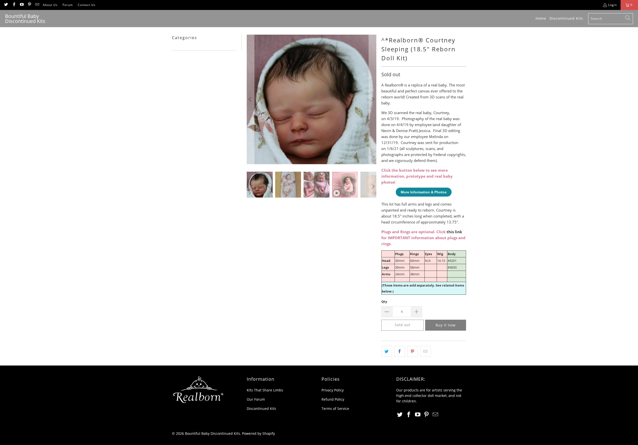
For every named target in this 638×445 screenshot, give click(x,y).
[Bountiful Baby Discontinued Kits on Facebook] (13, 5)
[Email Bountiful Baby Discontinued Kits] (37, 5)
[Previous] (250, 99)
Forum (68, 5)
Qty (384, 301)
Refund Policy (332, 399)
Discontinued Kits (261, 408)
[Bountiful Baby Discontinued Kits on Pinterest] (29, 5)
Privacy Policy (332, 390)
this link (454, 231)
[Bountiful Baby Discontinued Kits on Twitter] (6, 5)
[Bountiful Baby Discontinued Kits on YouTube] (21, 5)
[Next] (373, 99)
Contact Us (86, 5)
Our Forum (256, 399)
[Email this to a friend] (425, 351)
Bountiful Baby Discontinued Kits (212, 433)
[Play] (311, 99)
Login (612, 5)
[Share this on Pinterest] (412, 351)
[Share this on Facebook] (399, 351)
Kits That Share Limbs (265, 390)
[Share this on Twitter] (386, 351)
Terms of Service (335, 408)
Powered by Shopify (258, 433)
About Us (50, 5)
